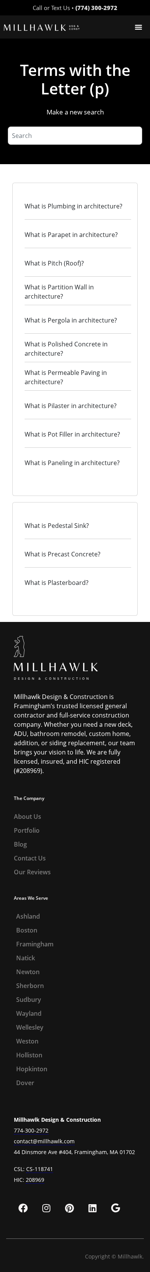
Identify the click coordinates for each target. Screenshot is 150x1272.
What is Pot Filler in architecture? (72, 434)
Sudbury (28, 999)
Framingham (34, 944)
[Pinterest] (69, 1208)
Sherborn (30, 985)
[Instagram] (46, 1208)
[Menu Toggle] (138, 27)
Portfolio (27, 830)
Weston (27, 1041)
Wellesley (29, 1027)
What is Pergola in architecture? (71, 320)
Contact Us (30, 858)
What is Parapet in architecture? (71, 234)
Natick (25, 958)
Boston (26, 930)
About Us (27, 816)
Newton (28, 972)
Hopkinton (31, 1069)
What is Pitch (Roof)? (54, 263)
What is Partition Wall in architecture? (59, 292)
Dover (25, 1083)
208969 (35, 1179)
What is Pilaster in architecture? (71, 406)
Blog (20, 844)
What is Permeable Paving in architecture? (66, 377)
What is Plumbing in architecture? (73, 206)
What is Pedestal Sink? (57, 525)
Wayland (29, 1013)
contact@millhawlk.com (44, 1141)
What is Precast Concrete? (62, 554)
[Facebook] (23, 1208)
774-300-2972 (31, 1130)
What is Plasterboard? (56, 582)
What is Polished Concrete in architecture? (66, 349)
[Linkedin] (92, 1208)
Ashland (28, 916)
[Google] (115, 1208)
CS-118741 (39, 1169)
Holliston (29, 1055)
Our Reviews (32, 872)
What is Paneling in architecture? (72, 463)
